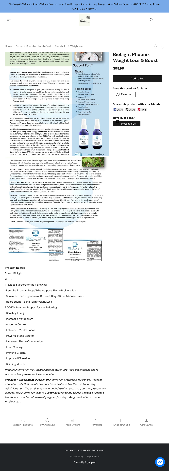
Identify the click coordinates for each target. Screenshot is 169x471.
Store (19, 46)
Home (8, 46)
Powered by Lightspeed (85, 462)
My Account (47, 425)
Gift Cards (146, 425)
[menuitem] (157, 46)
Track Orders (72, 425)
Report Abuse (93, 456)
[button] (84, 20)
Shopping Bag (121, 425)
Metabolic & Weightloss (69, 46)
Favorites (96, 425)
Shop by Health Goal (38, 46)
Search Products (23, 425)
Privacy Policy (76, 456)
